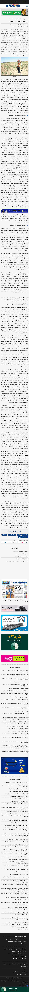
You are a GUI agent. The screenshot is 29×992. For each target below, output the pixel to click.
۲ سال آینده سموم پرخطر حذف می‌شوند (20, 551)
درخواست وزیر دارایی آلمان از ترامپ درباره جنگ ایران (18, 749)
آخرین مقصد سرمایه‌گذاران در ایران (21, 556)
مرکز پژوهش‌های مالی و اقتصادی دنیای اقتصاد (17, 954)
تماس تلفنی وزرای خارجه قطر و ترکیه (21, 900)
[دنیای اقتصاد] (13, 6)
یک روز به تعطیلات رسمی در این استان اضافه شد (19, 697)
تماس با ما (24, 964)
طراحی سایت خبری (23, 985)
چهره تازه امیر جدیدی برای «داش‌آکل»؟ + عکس (19, 823)
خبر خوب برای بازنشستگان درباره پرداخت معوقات (19, 682)
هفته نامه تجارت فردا (12, 941)
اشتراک (13, 964)
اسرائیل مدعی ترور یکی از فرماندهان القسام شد (19, 927)
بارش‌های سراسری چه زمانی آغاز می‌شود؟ (20, 711)
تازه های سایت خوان (14, 779)
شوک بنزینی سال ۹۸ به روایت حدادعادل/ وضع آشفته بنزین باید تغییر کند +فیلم (15, 804)
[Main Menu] (26, 6)
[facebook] (18, 532)
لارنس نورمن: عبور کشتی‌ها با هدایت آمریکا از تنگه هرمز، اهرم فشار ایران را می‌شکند (14, 704)
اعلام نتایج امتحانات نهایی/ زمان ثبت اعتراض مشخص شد (17, 924)
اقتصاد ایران (24, 534)
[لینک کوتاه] (20, 532)
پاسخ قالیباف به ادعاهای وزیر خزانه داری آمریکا (19, 909)
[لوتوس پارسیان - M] (14, 989)
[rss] (14, 978)
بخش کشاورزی (12, 534)
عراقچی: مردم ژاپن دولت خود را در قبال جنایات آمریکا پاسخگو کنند (15, 717)
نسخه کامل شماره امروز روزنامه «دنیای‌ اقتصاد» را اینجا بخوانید (15, 600)
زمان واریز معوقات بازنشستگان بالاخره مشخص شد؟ (18, 798)
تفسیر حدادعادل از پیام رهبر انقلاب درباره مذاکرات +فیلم (17, 811)
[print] (8, 532)
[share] (12, 978)
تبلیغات (18, 964)
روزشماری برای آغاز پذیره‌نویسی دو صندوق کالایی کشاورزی (17, 561)
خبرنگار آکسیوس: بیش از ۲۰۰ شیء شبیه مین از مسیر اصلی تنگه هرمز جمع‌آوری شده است (15, 742)
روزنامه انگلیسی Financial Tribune (19, 958)
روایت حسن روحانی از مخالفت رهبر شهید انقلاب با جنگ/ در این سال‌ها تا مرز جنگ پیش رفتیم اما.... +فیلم (14, 894)
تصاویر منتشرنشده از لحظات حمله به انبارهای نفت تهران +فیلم (16, 723)
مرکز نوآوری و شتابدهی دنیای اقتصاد (19, 951)
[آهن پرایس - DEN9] (14, 623)
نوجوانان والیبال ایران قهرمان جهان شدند (20, 904)
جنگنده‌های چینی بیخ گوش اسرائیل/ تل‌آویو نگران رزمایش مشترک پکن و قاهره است (14, 694)
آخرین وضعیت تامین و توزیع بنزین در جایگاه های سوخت (17, 922)
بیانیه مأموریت (15, 971)
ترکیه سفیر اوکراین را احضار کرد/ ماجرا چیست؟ (19, 919)
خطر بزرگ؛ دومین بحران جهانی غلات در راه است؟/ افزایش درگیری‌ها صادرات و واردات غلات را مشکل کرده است (15, 745)
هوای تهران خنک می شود (23, 929)
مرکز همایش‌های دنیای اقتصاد (10, 949)
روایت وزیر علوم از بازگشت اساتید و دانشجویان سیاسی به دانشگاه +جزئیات (15, 885)
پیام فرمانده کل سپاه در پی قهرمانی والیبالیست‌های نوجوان (17, 794)
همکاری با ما (23, 966)
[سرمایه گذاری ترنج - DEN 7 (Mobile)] (14, 12)
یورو (13, 2)
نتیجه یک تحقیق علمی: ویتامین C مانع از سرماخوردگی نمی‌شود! (16, 846)
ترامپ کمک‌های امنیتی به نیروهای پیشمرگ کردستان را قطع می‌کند (15, 691)
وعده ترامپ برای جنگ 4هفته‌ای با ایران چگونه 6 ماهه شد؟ (17, 897)
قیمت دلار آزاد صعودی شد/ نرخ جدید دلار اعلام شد (18, 688)
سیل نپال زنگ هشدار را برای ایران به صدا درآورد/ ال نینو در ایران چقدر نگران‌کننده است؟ (15, 708)
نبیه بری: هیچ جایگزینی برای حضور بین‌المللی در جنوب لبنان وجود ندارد (14, 857)
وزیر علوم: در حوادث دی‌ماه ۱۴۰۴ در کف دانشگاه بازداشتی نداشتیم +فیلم (15, 877)
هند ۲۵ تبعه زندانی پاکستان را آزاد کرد (21, 872)
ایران (19, 534)
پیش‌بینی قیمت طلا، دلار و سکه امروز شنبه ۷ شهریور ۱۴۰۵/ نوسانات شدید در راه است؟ (15, 685)
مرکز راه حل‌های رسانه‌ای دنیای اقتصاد (19, 956)
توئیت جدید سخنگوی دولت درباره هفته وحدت (19, 796)
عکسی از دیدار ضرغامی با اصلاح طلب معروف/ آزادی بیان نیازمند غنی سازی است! (15, 752)
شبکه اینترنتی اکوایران (22, 941)
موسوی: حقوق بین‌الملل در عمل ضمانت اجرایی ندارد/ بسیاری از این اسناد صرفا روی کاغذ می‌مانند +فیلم (15, 850)
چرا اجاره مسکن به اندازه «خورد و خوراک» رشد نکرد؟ (18, 731)
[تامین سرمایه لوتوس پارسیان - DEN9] (14, 642)
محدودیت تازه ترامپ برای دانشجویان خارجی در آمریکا (18, 907)
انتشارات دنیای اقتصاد (22, 949)
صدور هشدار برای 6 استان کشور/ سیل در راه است (18, 791)
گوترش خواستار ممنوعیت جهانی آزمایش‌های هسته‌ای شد (17, 839)
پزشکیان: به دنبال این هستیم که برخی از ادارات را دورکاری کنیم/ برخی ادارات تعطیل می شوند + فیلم (15, 679)
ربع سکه (25, 2)
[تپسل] (1, 209)
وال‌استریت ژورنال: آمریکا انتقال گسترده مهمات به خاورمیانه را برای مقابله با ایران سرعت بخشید (14, 700)
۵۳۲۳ (23, 24)
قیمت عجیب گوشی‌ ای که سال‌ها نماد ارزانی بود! (19, 874)
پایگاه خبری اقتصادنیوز (22, 943)
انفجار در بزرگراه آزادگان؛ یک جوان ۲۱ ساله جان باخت (18, 728)
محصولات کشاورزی (23, 537)
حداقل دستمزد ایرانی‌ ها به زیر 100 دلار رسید (20, 914)
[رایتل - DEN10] (14, 658)
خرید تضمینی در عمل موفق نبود (22, 558)
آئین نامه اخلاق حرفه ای (21, 974)
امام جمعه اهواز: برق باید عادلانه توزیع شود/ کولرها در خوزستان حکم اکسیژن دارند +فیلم (15, 836)
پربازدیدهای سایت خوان (14, 667)
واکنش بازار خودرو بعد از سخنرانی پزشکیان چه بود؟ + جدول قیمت (15, 833)
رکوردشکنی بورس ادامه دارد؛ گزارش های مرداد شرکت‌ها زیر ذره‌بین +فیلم (14, 912)
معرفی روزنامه (23, 971)
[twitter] (16, 532)
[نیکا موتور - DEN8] (14, 608)
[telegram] (11, 532)
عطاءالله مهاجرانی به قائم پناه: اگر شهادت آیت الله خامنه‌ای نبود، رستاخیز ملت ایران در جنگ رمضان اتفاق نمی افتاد (14, 675)
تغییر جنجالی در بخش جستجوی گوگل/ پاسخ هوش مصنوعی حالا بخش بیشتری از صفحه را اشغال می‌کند (14, 808)
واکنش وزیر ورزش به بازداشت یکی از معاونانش (19, 801)
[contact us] (9, 978)
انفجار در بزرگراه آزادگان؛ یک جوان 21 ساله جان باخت (18, 844)
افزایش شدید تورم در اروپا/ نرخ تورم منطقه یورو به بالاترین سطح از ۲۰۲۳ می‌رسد (15, 866)
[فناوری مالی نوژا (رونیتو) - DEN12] (14, 765)
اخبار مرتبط (14, 548)
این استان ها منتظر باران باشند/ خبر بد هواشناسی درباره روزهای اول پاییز (15, 714)
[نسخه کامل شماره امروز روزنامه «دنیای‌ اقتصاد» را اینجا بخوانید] (14, 589)
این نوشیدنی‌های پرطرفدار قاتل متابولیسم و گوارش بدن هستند (16, 782)
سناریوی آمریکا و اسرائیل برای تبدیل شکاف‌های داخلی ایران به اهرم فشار (14, 902)
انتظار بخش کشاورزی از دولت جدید (21, 554)
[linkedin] (13, 532)
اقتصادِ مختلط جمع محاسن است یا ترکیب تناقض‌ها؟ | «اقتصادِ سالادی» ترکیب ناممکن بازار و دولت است (14, 671)
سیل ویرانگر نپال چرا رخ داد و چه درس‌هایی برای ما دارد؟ (17, 726)
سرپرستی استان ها (6, 964)
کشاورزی (4, 534)
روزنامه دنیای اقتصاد (7, 939)
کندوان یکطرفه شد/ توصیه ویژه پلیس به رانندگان (19, 917)
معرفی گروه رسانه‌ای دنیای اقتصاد (19, 939)
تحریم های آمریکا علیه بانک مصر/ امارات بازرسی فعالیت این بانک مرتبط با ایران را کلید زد (14, 785)
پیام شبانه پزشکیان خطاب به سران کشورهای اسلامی (18, 859)
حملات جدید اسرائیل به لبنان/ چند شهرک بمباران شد (18, 789)
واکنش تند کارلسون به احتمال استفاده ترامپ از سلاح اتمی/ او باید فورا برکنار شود (15, 734)
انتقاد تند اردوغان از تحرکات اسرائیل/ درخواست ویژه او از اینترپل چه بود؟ (15, 738)
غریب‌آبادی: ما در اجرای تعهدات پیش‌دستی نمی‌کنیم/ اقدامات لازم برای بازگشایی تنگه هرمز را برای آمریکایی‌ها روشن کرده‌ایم (15, 819)
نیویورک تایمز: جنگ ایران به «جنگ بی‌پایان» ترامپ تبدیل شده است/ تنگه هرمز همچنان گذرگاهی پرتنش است (14, 881)
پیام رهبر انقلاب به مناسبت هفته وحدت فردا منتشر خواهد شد (16, 841)
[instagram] (22, 978)
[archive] (7, 978)
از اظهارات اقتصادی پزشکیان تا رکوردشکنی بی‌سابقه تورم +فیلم (16, 825)
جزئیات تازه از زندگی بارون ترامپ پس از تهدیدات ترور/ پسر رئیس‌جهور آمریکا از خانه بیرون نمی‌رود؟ (14, 862)
